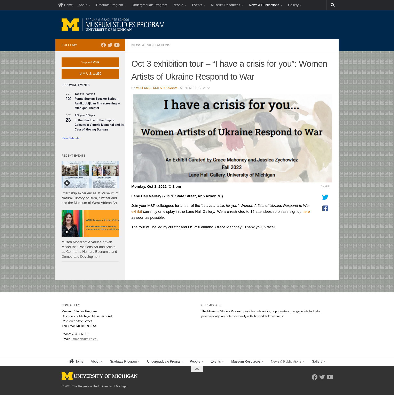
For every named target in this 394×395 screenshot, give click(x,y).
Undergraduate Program (149, 5)
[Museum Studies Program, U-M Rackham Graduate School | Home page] (113, 24)
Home (68, 5)
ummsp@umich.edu (84, 339)
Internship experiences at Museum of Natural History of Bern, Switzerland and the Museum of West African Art (90, 198)
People (178, 5)
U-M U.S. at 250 (90, 73)
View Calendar (71, 138)
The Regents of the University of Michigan (100, 386)
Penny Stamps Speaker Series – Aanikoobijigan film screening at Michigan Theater (97, 103)
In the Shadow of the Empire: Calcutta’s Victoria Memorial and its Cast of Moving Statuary (99, 124)
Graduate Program (109, 5)
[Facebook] (103, 44)
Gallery (293, 5)
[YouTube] (116, 44)
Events (197, 5)
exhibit (136, 212)
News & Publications (264, 5)
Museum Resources (225, 5)
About (83, 5)
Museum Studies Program (156, 87)
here (306, 212)
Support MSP (90, 62)
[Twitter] (110, 44)
